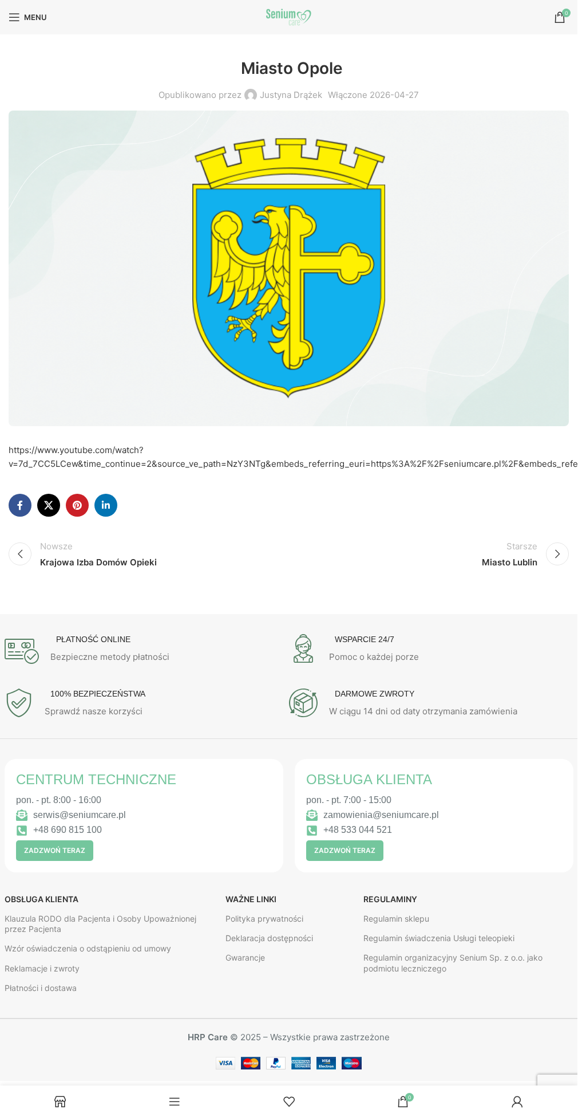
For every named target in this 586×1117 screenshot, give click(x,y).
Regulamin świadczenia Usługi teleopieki (438, 938)
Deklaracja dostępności (269, 938)
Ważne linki (250, 899)
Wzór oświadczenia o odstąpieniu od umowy (88, 948)
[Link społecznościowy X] (48, 505)
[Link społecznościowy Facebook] (20, 505)
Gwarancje (245, 957)
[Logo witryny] (289, 16)
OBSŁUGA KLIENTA (41, 899)
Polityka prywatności (264, 918)
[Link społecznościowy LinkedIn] (105, 505)
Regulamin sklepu (396, 918)
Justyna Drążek (291, 94)
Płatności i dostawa (41, 988)
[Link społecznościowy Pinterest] (77, 505)
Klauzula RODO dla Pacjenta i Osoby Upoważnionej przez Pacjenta (100, 924)
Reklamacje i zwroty (42, 968)
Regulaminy (390, 899)
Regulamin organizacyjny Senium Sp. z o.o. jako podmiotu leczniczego (453, 963)
